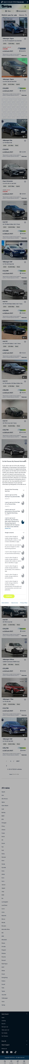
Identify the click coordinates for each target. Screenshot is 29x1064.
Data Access (14, 602)
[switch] (23, 495)
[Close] (25, 461)
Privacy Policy (23, 602)
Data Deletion (5, 602)
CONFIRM (9, 596)
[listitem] (14, 490)
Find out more (20, 2)
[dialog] (14, 532)
